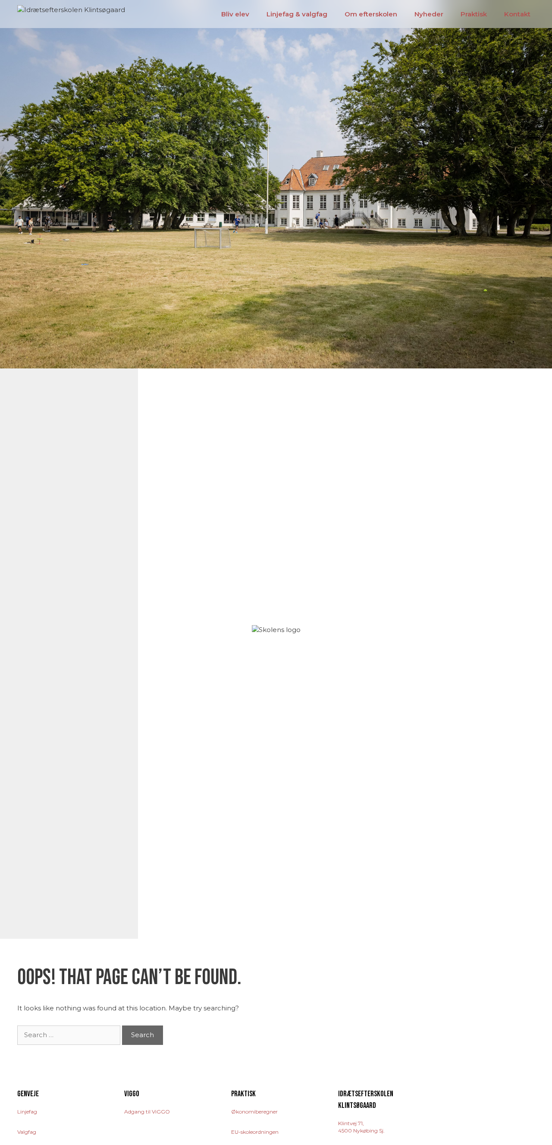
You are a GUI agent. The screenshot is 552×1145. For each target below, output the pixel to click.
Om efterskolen (371, 14)
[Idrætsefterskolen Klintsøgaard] (71, 9)
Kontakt (517, 14)
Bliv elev (235, 14)
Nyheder (428, 14)
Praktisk (474, 14)
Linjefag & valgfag (297, 14)
